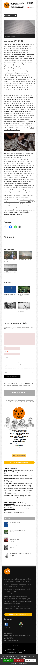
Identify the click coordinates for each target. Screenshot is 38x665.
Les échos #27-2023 (25, 260)
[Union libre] (7, 482)
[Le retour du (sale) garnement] (24, 308)
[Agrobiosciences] (30, 8)
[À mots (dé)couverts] (9, 478)
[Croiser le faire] (8, 475)
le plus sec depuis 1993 (15, 105)
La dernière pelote (8, 294)
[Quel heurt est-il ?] (9, 472)
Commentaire (8, 332)
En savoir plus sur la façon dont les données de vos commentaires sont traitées (18, 385)
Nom (5, 346)
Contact (26, 651)
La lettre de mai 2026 (9, 504)
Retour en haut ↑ (19, 393)
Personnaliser (30, 660)
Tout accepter (8, 660)
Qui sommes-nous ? (21, 654)
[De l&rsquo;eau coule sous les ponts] (10, 255)
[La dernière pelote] (10, 292)
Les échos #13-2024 (10, 272)
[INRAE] (30, 3)
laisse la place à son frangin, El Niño (16, 111)
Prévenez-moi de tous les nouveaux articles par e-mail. (19, 373)
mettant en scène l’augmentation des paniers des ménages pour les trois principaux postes (19, 186)
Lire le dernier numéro (19, 455)
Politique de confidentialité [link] (19, 663)
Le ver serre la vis (8, 310)
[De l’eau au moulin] (9, 483)
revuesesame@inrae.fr (10, 493)
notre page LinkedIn (19, 497)
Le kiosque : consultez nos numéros (14, 652)
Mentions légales (9, 654)
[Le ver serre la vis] (10, 308)
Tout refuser (19, 660)
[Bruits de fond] (8, 470)
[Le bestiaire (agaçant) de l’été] (24, 292)
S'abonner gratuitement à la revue (19, 462)
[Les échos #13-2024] (10, 267)
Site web (6, 357)
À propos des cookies (10, 649)
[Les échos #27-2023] (25, 255)
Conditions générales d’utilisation (13, 651)
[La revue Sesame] (7, 5)
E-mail (6, 351)
